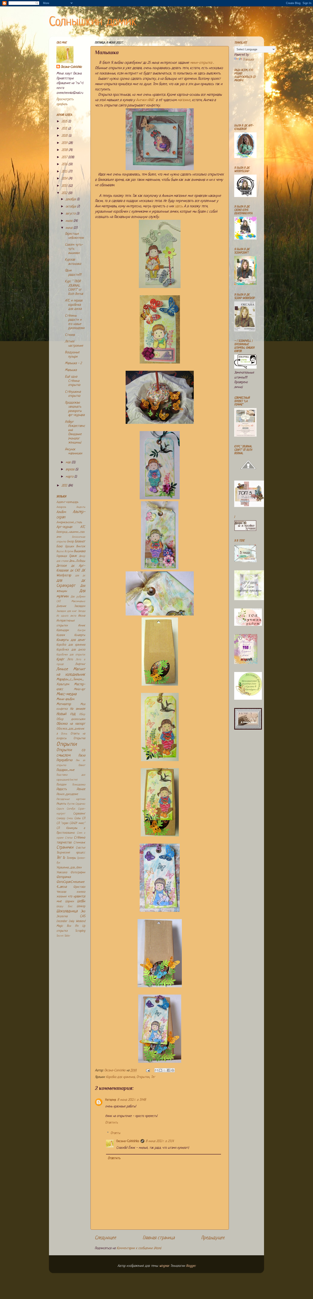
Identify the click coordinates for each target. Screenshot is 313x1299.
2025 (65, 121)
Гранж (73, 556)
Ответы (115, 1133)
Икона (81, 615)
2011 (65, 486)
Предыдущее (213, 1237)
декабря (71, 199)
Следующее (105, 1237)
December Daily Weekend (70, 921)
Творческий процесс (70, 852)
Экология (61, 916)
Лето (70, 659)
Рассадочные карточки (70, 799)
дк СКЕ (75, 570)
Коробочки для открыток (70, 654)
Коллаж (60, 635)
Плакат (81, 765)
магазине (184, 100)
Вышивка (79, 551)
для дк (80, 575)
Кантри (81, 630)
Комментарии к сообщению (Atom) (139, 1248)
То (63, 858)
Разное (81, 789)
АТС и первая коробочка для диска (73, 305)
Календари (62, 630)
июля (69, 221)
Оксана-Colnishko (127, 1141)
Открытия (79, 738)
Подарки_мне (65, 770)
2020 (65, 136)
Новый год (65, 714)
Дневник (61, 606)
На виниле (77, 709)
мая (69, 462)
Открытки (142, 1077)
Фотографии (77, 872)
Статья (68, 837)
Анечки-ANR (146, 100)
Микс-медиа (66, 694)
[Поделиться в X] (164, 1070)
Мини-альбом (65, 699)
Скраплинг (79, 813)
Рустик (71, 803)
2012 (65, 193)
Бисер (70, 541)
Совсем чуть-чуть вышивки (74, 249)
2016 (65, 164)
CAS (82, 916)
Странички (64, 847)
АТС (82, 527)
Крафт (60, 659)
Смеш (70, 818)
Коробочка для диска (70, 649)
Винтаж (80, 546)
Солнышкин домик (93, 22)
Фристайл (79, 887)
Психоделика (78, 784)
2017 (65, 157)
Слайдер (60, 818)
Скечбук (71, 808)
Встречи (69, 551)
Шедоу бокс (64, 906)
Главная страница (159, 1237)
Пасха (81, 755)
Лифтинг (80, 664)
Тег (153, 1077)
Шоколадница (67, 911)
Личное (62, 669)
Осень (64, 733)
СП (83, 818)
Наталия (110, 1100)
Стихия (70, 335)
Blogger (190, 1266)
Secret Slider (63, 935)
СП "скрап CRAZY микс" (70, 823)
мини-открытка (201, 63)
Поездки (61, 784)
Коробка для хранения (120, 1077)
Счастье (80, 847)
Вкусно (60, 551)
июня (69, 228)
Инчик (81, 625)
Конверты (79, 635)
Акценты (80, 507)
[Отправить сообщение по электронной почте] (147, 1070)
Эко (83, 911)
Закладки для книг (66, 611)
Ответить (111, 1123)
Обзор (82, 714)
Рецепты (61, 803)
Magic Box (63, 926)
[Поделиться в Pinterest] (173, 1070)
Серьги (60, 808)
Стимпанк (79, 842)
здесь (178, 206)
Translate (248, 60)
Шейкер (81, 906)
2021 (65, 128)
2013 (65, 186)
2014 (65, 179)
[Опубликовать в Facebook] (169, 1070)
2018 (65, 150)
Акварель (61, 507)
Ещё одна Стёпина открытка (72, 381)
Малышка (71, 370)
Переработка (64, 760)
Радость (61, 789)
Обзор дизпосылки (70, 719)
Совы (77, 818)
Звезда (81, 611)
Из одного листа (66, 615)
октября (71, 207)
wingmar (164, 1266)
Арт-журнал (64, 527)
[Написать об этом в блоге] (160, 1070)
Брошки (69, 546)
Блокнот (80, 541)
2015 (65, 172)
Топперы (71, 858)
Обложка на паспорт (70, 724)
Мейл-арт (79, 689)
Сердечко (80, 803)
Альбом (61, 512)
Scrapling (80, 931)
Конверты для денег (70, 640)
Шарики (69, 901)
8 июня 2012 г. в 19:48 (131, 1100)
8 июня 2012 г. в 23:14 (160, 1141)
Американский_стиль (69, 522)
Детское (61, 566)
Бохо (59, 546)
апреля (70, 469)
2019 (65, 143)
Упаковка (61, 872)
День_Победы (77, 561)
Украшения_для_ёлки (69, 867)
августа (71, 214)
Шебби (81, 901)
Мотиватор (63, 704)
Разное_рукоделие (67, 794)
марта (70, 477)
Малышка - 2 (73, 363)
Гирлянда (61, 556)
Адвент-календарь (67, 502)
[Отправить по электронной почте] (156, 1070)
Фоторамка (63, 877)
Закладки (79, 606)
